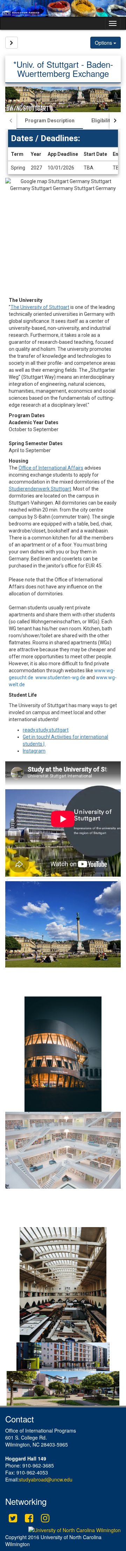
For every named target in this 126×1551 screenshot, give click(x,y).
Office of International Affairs (51, 468)
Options (104, 42)
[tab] (49, 120)
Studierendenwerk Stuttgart (40, 489)
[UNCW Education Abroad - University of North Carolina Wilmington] (63, 8)
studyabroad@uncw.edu (45, 1479)
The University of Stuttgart (39, 307)
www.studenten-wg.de (60, 677)
